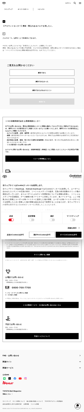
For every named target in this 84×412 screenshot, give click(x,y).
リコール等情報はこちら (42, 159)
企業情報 (26, 404)
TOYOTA (4, 3)
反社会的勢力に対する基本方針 (12, 404)
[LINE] (4, 378)
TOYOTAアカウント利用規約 (54, 401)
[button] (78, 406)
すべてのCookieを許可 (68, 235)
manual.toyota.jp (33, 189)
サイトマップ (7, 401)
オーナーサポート (23, 9)
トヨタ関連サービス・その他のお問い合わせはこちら (42, 305)
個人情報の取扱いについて (35, 401)
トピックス (41, 9)
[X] (9, 378)
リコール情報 (35, 404)
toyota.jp (20, 189)
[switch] (31, 220)
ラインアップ (8, 9)
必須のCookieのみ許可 (15, 235)
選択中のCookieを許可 (41, 235)
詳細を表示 (72, 228)
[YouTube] (20, 378)
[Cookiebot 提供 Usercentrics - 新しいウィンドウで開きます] (71, 176)
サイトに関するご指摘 (42, 254)
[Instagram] (25, 378)
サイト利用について (19, 401)
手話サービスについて (42, 336)
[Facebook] (15, 378)
